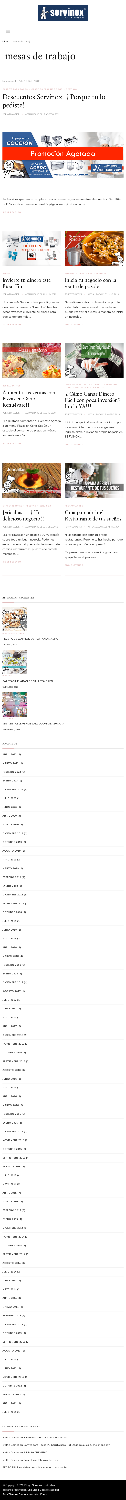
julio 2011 (9, 1412)
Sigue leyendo (11, 212)
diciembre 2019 (12, 833)
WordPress (40, 1494)
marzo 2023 (10, 763)
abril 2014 (9, 1298)
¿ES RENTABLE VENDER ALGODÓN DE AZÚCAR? (33, 723)
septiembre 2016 (13, 1061)
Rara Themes (10, 1494)
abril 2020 (9, 815)
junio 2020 (9, 807)
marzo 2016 (10, 1105)
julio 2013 (9, 1359)
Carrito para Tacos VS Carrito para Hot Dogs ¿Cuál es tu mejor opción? (66, 1445)
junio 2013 (9, 1368)
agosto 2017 (11, 991)
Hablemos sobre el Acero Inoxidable (45, 1437)
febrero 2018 (11, 965)
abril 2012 (9, 1403)
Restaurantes (97, 273)
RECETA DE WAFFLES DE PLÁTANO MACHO (30, 639)
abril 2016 (9, 1096)
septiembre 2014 (13, 1254)
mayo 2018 (9, 938)
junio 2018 (9, 929)
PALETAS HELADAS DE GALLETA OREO (27, 681)
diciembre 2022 (12, 789)
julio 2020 (9, 798)
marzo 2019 (10, 868)
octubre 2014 (12, 1245)
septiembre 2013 (13, 1341)
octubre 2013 (12, 1333)
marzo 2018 (10, 956)
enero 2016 (10, 1122)
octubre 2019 (12, 842)
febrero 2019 (11, 877)
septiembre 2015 (13, 1157)
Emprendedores (74, 273)
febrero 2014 (11, 1315)
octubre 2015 (12, 1149)
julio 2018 (9, 921)
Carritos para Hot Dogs (46, 89)
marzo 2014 (10, 1306)
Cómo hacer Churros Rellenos (41, 1460)
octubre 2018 (12, 912)
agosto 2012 (11, 1394)
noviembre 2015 (13, 1140)
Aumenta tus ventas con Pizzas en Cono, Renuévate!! (28, 399)
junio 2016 (9, 1079)
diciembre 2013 (12, 1324)
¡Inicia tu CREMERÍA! (35, 1452)
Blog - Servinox (33, 1485)
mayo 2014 (9, 1289)
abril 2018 (9, 947)
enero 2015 (10, 1219)
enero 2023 (10, 780)
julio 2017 (9, 1000)
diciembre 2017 (12, 982)
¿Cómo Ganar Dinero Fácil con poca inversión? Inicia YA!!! (92, 400)
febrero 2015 (11, 1210)
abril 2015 (9, 1193)
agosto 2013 (11, 1350)
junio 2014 (9, 1280)
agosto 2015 (11, 1166)
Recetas (31, 506)
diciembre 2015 (12, 1131)
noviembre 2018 (13, 903)
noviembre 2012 (13, 1377)
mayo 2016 (9, 1087)
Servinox (71, 89)
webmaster (13, 114)
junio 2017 (9, 1008)
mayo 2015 (9, 1184)
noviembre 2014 (13, 1236)
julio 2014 (9, 1271)
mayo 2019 (9, 859)
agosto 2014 (11, 1263)
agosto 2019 (11, 850)
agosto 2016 (11, 1070)
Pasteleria (82, 387)
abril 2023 (9, 754)
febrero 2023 (11, 772)
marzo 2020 (10, 824)
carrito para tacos (15, 89)
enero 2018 (10, 973)
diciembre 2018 (12, 894)
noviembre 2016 (13, 1043)
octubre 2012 (12, 1385)
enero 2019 (10, 886)
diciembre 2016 (12, 1035)
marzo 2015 (10, 1201)
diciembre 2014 (12, 1227)
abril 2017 (9, 1026)
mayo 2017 (9, 1017)
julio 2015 (9, 1175)
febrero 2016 (11, 1114)
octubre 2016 (12, 1052)
